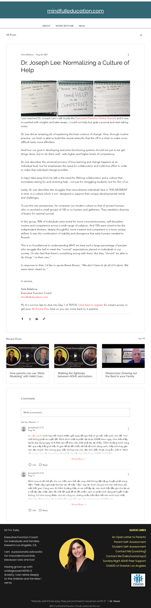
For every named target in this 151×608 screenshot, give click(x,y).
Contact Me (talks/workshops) (126, 556)
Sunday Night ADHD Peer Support (124, 561)
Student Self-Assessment (129, 546)
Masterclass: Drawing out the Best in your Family (121, 375)
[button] (141, 35)
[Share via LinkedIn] (36, 318)
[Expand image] (39, 98)
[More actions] (128, 54)
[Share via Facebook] (22, 318)
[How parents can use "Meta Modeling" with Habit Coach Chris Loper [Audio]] (27, 356)
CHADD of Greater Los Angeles (126, 566)
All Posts (11, 34)
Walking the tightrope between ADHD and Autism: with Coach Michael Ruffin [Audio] (75, 375)
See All (141, 338)
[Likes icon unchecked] (30, 465)
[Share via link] (44, 318)
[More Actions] (128, 429)
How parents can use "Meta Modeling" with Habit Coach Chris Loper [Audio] (27, 375)
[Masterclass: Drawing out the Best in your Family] (123, 356)
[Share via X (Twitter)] (29, 318)
